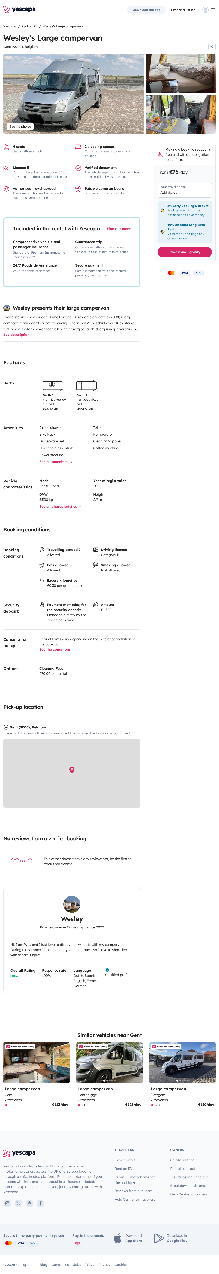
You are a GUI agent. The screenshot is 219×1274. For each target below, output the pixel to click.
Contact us (60, 1264)
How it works (125, 1160)
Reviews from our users (133, 1191)
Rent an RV (124, 1168)
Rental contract (182, 1168)
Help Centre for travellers (135, 1199)
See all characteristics (58, 506)
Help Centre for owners (188, 1194)
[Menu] (209, 10)
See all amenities (54, 462)
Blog (43, 1264)
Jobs (77, 1264)
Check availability (184, 252)
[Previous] (8, 1062)
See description (16, 334)
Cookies (121, 1264)
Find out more (119, 229)
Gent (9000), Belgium (20, 46)
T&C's (89, 1264)
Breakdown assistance (188, 1186)
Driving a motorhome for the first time (135, 1179)
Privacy (104, 1264)
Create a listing (183, 10)
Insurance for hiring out (189, 1177)
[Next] (64, 1062)
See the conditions (55, 649)
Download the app (146, 10)
